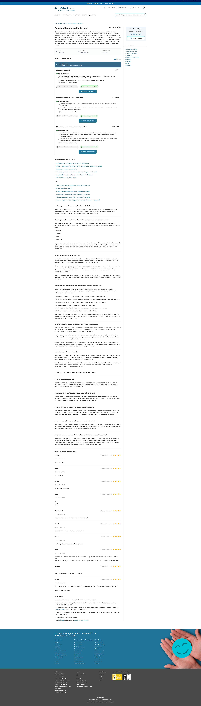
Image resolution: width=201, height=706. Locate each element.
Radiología (68, 15)
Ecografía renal (77, 659)
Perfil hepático (97, 648)
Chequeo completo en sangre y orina (66, 169)
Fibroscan (76, 655)
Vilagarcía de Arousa (131, 53)
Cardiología (57, 646)
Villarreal (128, 61)
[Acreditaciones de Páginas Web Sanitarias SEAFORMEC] (117, 677)
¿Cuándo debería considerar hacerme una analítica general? (73, 194)
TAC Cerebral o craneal (79, 646)
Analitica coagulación (98, 659)
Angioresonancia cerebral (79, 663)
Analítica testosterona (98, 653)
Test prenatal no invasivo (79, 642)
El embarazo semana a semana (62, 680)
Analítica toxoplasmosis (99, 650)
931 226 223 (137, 34)
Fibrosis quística (77, 653)
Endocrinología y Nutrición (60, 650)
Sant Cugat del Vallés (131, 49)
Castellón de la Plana (131, 51)
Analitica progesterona (99, 655)
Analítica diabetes (98, 657)
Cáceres (128, 65)
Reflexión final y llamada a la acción (66, 177)
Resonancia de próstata (79, 648)
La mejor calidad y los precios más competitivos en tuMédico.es (74, 175)
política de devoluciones (81, 620)
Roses (127, 63)
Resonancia (77, 15)
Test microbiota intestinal (99, 644)
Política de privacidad (81, 682)
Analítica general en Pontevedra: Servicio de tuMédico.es (72, 163)
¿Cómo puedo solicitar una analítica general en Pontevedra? (73, 197)
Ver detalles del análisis (88, 91)
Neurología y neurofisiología (61, 655)
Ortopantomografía (78, 650)
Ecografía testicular (78, 657)
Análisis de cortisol (98, 661)
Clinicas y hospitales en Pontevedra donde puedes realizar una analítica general (79, 166)
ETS (62, 15)
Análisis (56, 15)
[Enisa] (127, 677)
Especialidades (92, 15)
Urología (56, 661)
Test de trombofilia (78, 644)
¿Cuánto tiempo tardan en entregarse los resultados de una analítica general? (78, 200)
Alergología (57, 642)
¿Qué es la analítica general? (64, 188)
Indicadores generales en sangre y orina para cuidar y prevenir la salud (76, 172)
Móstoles (128, 59)
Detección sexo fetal (78, 661)
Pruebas (84, 15)
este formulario (60, 609)
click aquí (61, 620)
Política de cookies (81, 684)
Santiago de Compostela (132, 57)
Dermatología (57, 648)
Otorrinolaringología (59, 657)
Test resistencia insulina (99, 642)
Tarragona (129, 55)
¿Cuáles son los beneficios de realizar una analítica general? (73, 191)
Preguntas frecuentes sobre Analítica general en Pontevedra (73, 185)
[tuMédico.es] (65, 8)
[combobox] (130, 14)
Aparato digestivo (58, 644)
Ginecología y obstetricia (60, 653)
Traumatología (58, 659)
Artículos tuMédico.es (60, 690)
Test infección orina (98, 646)
